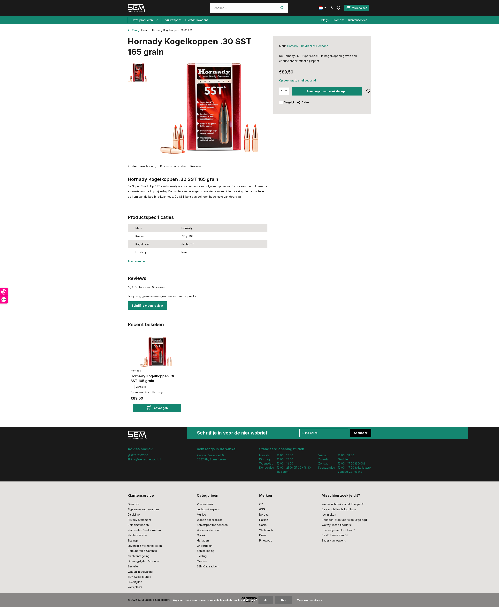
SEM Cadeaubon (208, 566)
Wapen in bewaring (140, 571)
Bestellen (134, 566)
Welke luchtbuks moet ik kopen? (343, 504)
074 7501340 (139, 455)
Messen (202, 561)
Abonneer (360, 432)
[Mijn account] (331, 8)
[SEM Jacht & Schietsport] (154, 8)
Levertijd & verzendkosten (145, 545)
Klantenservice (357, 20)
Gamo (263, 524)
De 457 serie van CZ (335, 535)
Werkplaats (135, 587)
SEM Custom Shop (139, 576)
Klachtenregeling (139, 556)
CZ (261, 504)
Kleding (202, 556)
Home (144, 30)
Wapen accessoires (209, 519)
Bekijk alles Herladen (314, 46)
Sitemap (133, 540)
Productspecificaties (173, 166)
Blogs (325, 20)
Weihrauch (266, 530)
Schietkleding (205, 550)
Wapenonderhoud (208, 530)
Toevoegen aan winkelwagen (327, 91)
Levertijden (135, 582)
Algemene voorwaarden (143, 509)
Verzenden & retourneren (144, 530)
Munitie (201, 514)
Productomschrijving (142, 166)
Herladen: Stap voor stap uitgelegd (344, 519)
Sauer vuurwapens (334, 540)
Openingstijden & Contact (144, 561)
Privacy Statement (139, 519)
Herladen (203, 540)
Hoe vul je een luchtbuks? (338, 530)
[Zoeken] (282, 8)
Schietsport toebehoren (212, 524)
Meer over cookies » (309, 600)
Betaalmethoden (138, 524)
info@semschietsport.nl (146, 459)
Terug (135, 30)
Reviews (195, 166)
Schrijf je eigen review (147, 305)
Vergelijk (289, 102)
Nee (283, 600)
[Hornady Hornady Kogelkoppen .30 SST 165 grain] (156, 352)
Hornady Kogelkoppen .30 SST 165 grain (153, 378)
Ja (265, 600)
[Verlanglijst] (338, 8)
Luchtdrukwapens (196, 20)
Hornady (292, 46)
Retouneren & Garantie (142, 550)
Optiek (201, 535)
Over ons (338, 20)
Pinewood (265, 540)
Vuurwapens (173, 20)
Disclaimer (134, 514)
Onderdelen (204, 545)
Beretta (264, 514)
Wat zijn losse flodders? (337, 524)
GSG (262, 509)
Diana (262, 535)
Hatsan (263, 519)
